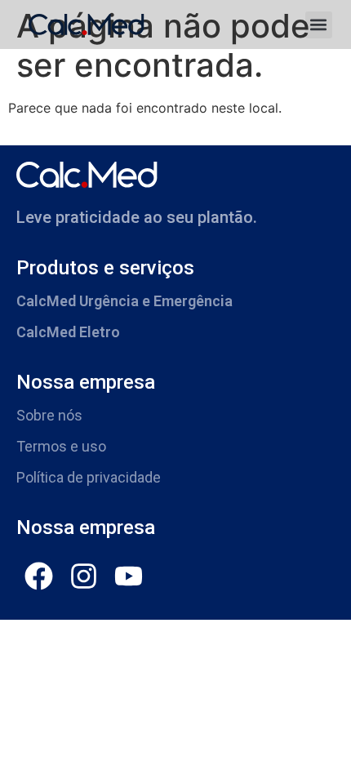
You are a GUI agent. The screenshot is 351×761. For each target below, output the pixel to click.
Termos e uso (61, 446)
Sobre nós (49, 415)
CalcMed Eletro (68, 331)
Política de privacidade (88, 477)
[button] (318, 24)
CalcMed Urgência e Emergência (124, 300)
